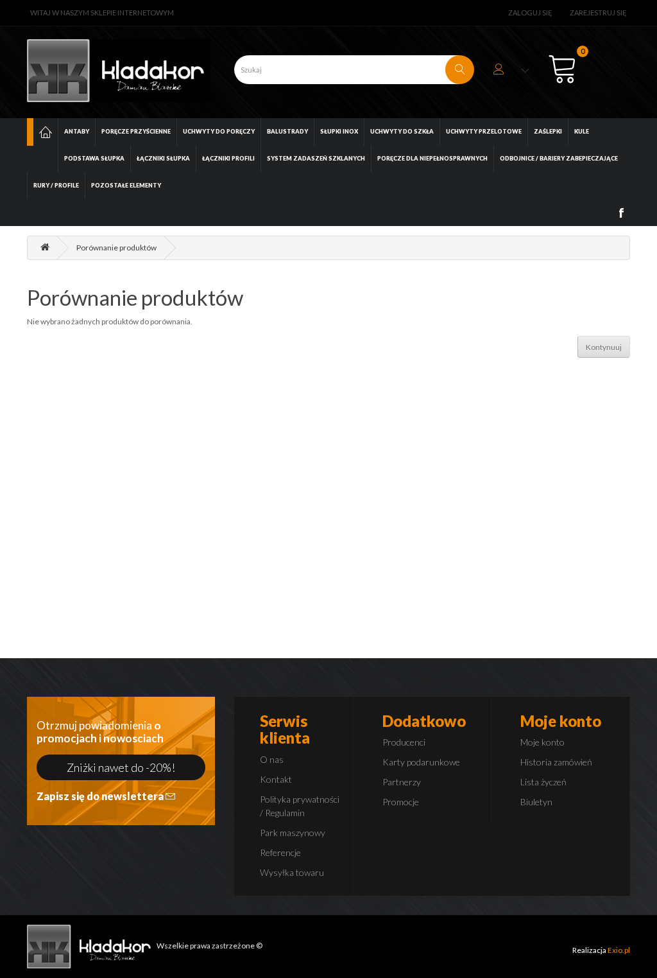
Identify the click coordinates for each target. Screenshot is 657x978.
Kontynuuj (604, 347)
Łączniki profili (228, 158)
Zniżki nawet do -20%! (121, 767)
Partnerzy (401, 781)
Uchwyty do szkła (402, 131)
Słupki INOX (339, 131)
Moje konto (542, 742)
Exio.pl (619, 950)
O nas (272, 759)
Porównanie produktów (116, 247)
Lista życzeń (543, 781)
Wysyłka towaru (292, 872)
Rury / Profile (56, 185)
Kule (581, 131)
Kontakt (276, 779)
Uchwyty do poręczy (219, 131)
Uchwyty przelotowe (484, 131)
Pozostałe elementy (126, 185)
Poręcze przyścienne (136, 131)
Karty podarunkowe (421, 761)
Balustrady (287, 131)
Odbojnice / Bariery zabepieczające (559, 158)
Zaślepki (548, 131)
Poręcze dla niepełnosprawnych (432, 158)
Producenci (403, 742)
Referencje (280, 852)
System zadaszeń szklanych (316, 158)
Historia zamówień (556, 761)
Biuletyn (536, 801)
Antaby (76, 131)
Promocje (400, 801)
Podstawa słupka (94, 158)
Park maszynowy (292, 832)
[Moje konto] (511, 71)
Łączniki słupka (163, 158)
